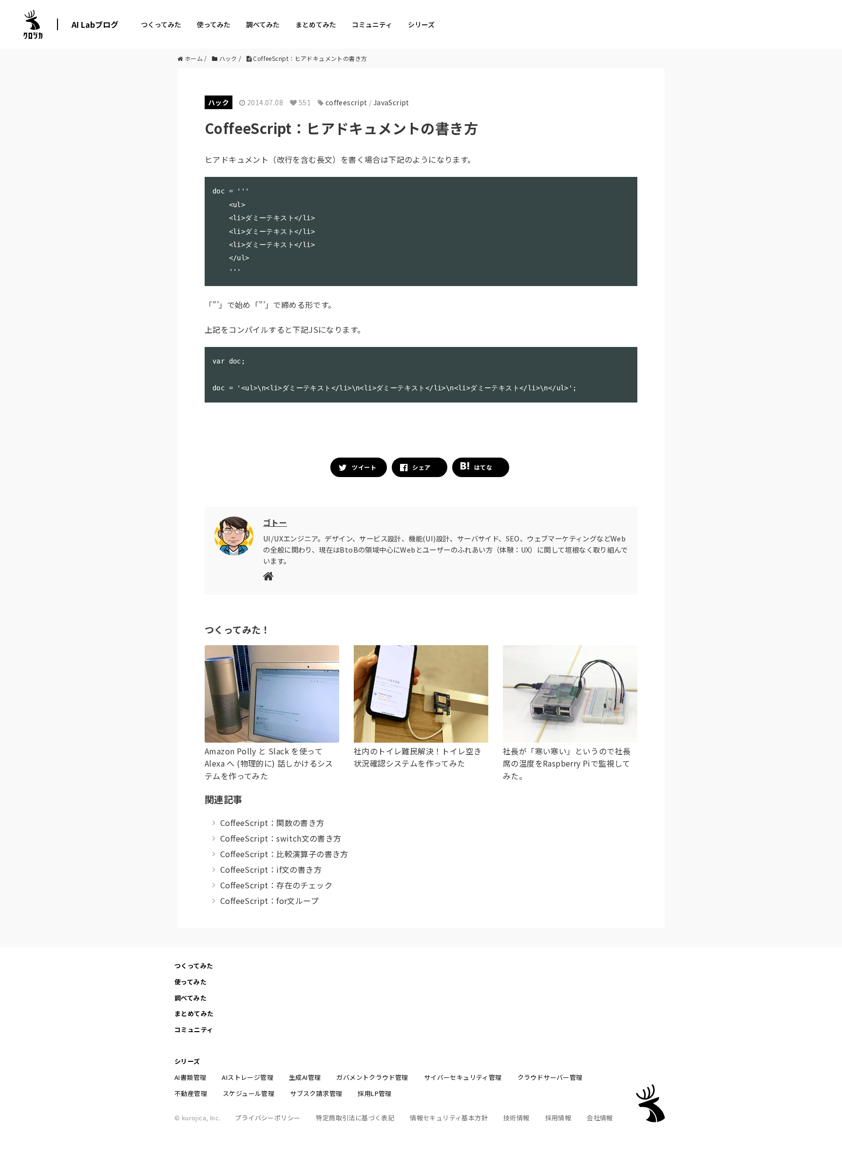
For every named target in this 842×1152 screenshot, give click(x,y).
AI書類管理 (190, 1077)
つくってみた (161, 24)
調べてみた (263, 24)
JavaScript (391, 102)
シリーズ (421, 24)
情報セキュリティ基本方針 (449, 1117)
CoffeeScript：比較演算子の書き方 (284, 854)
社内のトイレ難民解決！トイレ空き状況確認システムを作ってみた (417, 757)
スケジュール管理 (248, 1093)
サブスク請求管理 (316, 1093)
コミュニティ (372, 24)
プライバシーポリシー (267, 1117)
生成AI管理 (305, 1077)
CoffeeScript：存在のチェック (276, 885)
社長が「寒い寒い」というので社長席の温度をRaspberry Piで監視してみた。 (567, 763)
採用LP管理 (374, 1093)
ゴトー (275, 522)
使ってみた (213, 24)
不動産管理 (190, 1093)
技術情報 (516, 1117)
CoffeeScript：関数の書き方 (272, 822)
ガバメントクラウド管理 (372, 1077)
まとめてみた (315, 24)
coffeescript (346, 102)
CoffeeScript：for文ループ (269, 900)
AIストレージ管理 (247, 1077)
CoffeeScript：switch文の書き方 (281, 838)
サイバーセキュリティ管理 (463, 1077)
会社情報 (600, 1117)
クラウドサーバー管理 (550, 1077)
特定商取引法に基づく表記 (355, 1117)
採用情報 (558, 1117)
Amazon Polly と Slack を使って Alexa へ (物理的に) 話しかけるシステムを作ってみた (269, 763)
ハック (218, 102)
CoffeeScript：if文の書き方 (271, 869)
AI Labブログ (95, 24)
